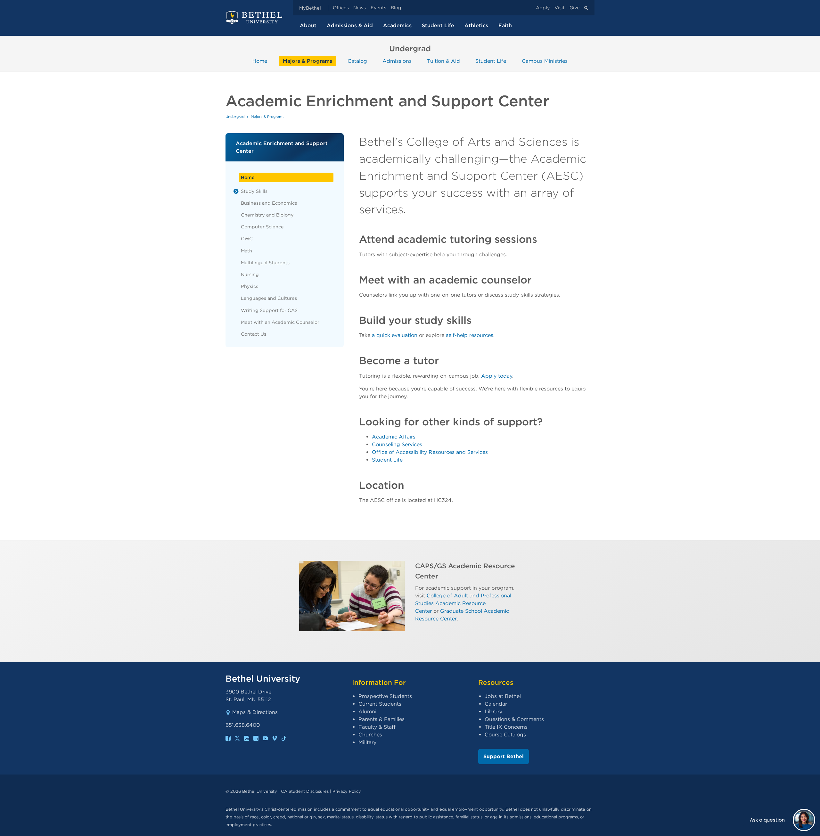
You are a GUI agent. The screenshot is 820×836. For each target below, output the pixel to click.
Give (575, 8)
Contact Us (253, 334)
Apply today (496, 376)
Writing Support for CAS (269, 310)
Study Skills (254, 191)
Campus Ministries (545, 61)
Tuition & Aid (443, 61)
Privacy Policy (346, 791)
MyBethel (310, 8)
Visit (559, 8)
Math (246, 250)
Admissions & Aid (350, 25)
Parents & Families (381, 719)
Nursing (250, 274)
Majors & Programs (307, 61)
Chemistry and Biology (267, 214)
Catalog (357, 61)
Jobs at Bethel (503, 696)
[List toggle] (236, 191)
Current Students (379, 704)
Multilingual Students (265, 262)
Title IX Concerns (506, 727)
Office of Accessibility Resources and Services (430, 452)
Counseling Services (397, 444)
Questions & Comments (514, 719)
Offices (341, 8)
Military (367, 742)
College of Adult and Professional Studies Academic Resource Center (463, 603)
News (359, 8)
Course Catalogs (505, 735)
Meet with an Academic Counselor (280, 322)
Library (493, 712)
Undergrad (235, 116)
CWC (247, 238)
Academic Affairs (393, 437)
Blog (396, 8)
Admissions (397, 61)
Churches (370, 735)
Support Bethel (503, 756)
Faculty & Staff (377, 727)
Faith (505, 25)
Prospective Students (385, 696)
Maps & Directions (255, 712)
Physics (249, 286)
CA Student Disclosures (305, 791)
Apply (543, 8)
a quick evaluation (394, 335)
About (308, 25)
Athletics (476, 25)
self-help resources (469, 335)
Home (259, 61)
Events (378, 8)
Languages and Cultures (269, 298)
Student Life (438, 25)
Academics (397, 25)
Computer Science (262, 226)
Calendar (496, 704)
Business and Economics (269, 203)
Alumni (367, 712)
